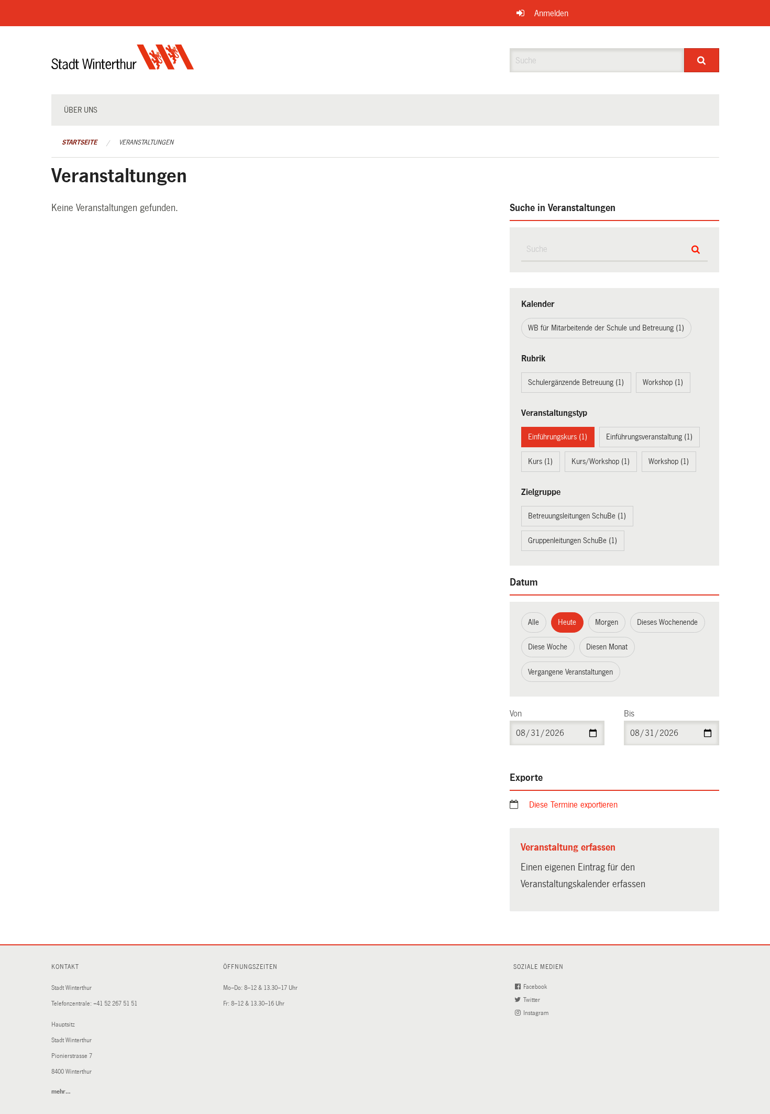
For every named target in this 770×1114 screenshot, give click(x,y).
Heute (567, 622)
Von (516, 713)
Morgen (606, 622)
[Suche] (701, 60)
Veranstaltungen (146, 142)
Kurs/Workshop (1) (600, 461)
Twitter (532, 1000)
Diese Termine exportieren (573, 804)
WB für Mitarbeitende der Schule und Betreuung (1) (606, 328)
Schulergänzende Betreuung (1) (576, 382)
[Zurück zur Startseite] (122, 65)
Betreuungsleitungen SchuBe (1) (577, 516)
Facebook (536, 987)
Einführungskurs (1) (557, 437)
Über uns (80, 110)
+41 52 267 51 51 (115, 1003)
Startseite (79, 142)
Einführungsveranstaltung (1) (649, 437)
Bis (629, 713)
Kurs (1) (540, 461)
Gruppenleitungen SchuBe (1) (572, 540)
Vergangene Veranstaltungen (570, 672)
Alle (533, 622)
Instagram (537, 1013)
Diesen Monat (607, 647)
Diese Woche (547, 647)
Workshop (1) (663, 382)
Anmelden (551, 13)
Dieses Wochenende (667, 622)
